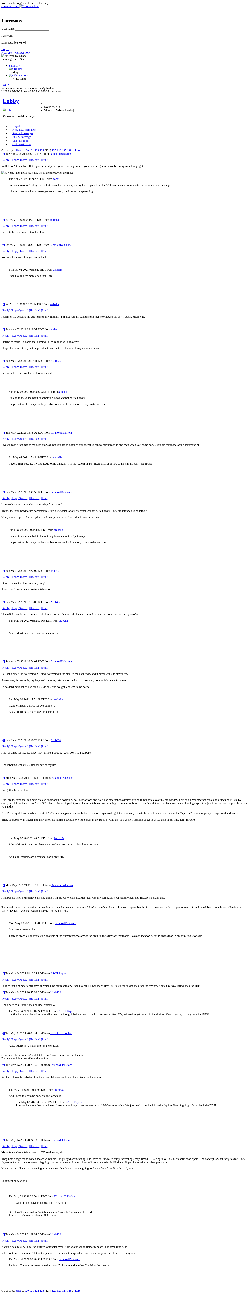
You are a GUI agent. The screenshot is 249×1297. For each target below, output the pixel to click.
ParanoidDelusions (60, 153)
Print (44, 159)
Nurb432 (56, 360)
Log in (5, 49)
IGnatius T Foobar (61, 1033)
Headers (34, 159)
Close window (10, 6)
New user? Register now (15, 52)
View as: (49, 110)
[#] (3, 153)
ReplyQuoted (19, 159)
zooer (56, 178)
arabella (54, 219)
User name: (8, 28)
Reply (5, 159)
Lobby (11, 100)
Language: (7, 42)
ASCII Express (59, 973)
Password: (7, 35)
